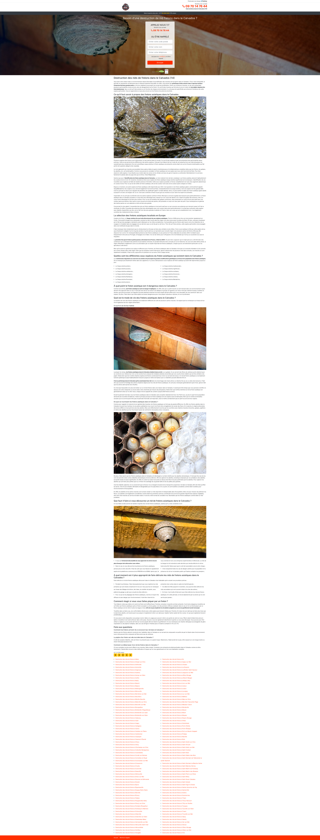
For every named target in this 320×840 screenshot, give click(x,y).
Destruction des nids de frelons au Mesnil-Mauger (177, 678)
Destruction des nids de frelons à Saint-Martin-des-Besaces (180, 771)
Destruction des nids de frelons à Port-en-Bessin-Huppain (179, 731)
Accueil (116, 837)
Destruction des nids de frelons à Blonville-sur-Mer (131, 704)
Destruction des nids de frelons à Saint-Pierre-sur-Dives (179, 774)
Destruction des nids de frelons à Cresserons (129, 763)
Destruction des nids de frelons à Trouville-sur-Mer (177, 814)
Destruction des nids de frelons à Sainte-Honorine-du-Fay (179, 787)
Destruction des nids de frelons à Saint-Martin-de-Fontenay (180, 768)
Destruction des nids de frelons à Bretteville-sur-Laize (132, 712)
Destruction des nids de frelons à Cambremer (129, 734)
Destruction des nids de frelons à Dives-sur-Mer (130, 776)
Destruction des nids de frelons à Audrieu (128, 672)
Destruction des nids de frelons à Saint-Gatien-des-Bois (179, 755)
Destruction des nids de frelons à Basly (127, 680)
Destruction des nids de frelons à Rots (173, 739)
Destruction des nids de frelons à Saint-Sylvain (176, 782)
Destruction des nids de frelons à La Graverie (175, 667)
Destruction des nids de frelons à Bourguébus (129, 707)
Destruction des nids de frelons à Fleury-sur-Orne (130, 803)
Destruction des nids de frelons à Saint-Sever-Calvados (178, 779)
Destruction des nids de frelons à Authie (127, 678)
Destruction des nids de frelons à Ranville (174, 736)
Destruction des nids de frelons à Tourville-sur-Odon (178, 808)
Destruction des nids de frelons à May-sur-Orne (176, 699)
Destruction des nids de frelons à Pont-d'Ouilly (176, 726)
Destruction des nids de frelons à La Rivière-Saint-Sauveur (179, 670)
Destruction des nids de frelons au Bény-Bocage (176, 675)
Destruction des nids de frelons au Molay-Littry (176, 680)
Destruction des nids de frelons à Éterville (128, 792)
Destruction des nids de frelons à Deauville (128, 771)
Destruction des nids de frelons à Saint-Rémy (175, 776)
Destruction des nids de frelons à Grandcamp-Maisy (131, 819)
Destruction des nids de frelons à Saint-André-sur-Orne (178, 742)
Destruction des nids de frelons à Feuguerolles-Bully (131, 800)
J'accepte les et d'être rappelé (161, 57)
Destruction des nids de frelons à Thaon (174, 798)
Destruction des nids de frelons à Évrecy (127, 795)
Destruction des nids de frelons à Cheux (127, 742)
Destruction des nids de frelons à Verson (174, 824)
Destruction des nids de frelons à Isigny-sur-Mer (176, 662)
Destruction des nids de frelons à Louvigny (175, 691)
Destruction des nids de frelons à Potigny (174, 734)
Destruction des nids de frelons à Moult (174, 712)
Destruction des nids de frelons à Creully (128, 766)
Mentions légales (125, 837)
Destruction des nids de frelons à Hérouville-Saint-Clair (132, 824)
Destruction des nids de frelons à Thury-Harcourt (177, 800)
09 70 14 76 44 (196, 6)
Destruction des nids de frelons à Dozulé (128, 782)
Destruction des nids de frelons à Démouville (129, 774)
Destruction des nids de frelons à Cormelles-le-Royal (131, 758)
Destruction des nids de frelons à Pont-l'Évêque (176, 728)
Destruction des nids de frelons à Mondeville (175, 707)
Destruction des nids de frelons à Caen (127, 720)
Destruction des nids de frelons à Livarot (174, 688)
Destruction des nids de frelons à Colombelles (129, 752)
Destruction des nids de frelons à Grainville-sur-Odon (131, 816)
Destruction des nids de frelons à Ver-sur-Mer (176, 822)
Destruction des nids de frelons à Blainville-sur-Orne (131, 702)
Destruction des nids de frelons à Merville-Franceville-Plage (180, 702)
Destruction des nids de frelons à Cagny (127, 723)
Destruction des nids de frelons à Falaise (128, 798)
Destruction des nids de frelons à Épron (127, 784)
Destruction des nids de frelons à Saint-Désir (175, 752)
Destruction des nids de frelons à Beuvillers (128, 696)
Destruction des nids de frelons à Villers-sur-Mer (176, 830)
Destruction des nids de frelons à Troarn (174, 811)
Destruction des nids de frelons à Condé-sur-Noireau (131, 755)
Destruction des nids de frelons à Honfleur (128, 830)
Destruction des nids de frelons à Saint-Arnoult (176, 744)
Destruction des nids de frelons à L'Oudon (174, 664)
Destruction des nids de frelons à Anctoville (128, 667)
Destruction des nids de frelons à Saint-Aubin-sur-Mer (178, 747)
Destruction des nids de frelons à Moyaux (174, 715)
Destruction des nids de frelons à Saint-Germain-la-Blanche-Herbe (182, 763)
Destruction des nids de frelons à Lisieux (174, 686)
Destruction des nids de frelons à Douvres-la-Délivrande (132, 779)
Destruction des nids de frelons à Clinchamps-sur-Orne (132, 747)
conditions (162, 56)
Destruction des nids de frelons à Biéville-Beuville (130, 699)
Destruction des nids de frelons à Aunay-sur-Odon (130, 675)
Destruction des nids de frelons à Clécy (127, 744)
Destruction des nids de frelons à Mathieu (174, 696)
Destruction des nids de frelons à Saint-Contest (176, 750)
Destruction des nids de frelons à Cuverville (128, 768)
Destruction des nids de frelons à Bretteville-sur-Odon (132, 715)
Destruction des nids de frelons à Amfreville (128, 664)
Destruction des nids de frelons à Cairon (127, 728)
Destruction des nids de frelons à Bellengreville (130, 688)
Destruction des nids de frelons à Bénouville (129, 691)
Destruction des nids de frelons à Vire (173, 832)
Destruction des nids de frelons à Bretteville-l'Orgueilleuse (133, 710)
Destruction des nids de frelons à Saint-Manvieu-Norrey (179, 766)
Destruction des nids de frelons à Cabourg (128, 718)
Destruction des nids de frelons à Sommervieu (176, 795)
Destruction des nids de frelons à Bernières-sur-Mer (131, 694)
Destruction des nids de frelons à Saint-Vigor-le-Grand (178, 784)
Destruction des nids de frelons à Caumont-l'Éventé (131, 739)
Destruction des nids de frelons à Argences (128, 670)
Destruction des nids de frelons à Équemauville (129, 787)
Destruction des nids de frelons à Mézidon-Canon (177, 704)
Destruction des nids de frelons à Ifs (173, 659)
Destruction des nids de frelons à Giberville (128, 814)
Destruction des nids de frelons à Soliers (174, 792)
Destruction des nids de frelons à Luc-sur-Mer (176, 694)
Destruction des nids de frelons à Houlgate (128, 832)
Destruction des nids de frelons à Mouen (174, 710)
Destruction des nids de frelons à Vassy (174, 816)
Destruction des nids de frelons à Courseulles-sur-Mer (132, 760)
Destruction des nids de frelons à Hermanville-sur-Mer (132, 822)
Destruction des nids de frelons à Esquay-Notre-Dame (132, 790)
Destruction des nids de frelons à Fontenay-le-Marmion (132, 808)
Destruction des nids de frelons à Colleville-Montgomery (132, 750)
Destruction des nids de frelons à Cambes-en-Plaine (131, 731)
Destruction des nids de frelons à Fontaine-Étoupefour (132, 806)
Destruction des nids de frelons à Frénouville (129, 811)
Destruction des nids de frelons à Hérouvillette (129, 827)
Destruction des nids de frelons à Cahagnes (128, 726)
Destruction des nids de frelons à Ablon (127, 659)
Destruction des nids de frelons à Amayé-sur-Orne (130, 662)
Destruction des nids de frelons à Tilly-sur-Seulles (177, 803)
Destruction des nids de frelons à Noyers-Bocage (177, 718)
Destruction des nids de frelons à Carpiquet (128, 736)
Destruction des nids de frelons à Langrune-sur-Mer (177, 672)
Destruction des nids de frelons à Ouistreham (175, 723)
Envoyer (160, 63)
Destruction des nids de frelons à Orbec (174, 720)
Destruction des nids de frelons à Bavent (128, 683)
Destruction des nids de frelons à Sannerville (175, 790)
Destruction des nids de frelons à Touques (175, 806)
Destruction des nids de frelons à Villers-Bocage (176, 827)
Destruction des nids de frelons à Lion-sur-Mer (176, 683)
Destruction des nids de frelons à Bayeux (128, 686)
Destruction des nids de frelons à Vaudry (174, 819)
